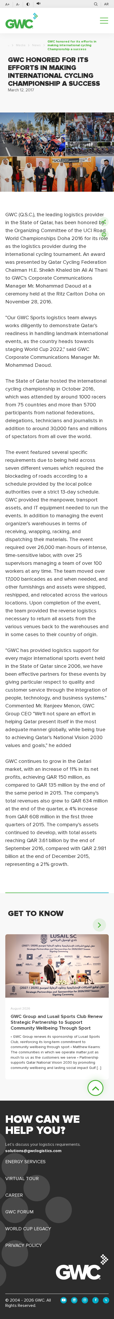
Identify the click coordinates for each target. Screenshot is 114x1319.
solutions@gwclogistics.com (33, 1150)
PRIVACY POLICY (23, 1245)
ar (106, 4)
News (36, 45)
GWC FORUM (19, 1212)
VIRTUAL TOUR (22, 1178)
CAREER (14, 1195)
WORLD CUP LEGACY (28, 1229)
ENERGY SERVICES (25, 1162)
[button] (99, 925)
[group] (57, 1006)
